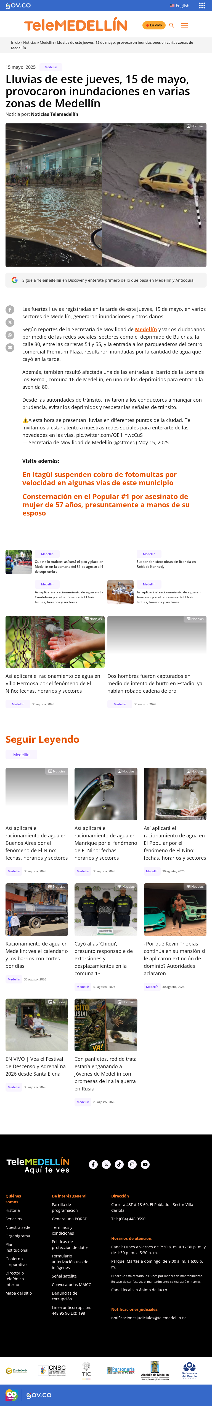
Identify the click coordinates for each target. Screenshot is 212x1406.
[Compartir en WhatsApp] (10, 335)
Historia (13, 1210)
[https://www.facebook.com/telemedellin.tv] (93, 1164)
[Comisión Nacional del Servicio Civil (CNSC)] (18, 1370)
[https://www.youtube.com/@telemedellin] (145, 1164)
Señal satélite (64, 1276)
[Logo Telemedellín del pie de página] (37, 1165)
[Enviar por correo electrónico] (10, 347)
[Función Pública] (190, 1371)
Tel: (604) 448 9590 (128, 1218)
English (182, 5)
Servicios (14, 1218)
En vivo (156, 25)
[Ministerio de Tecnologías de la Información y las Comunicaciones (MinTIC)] (52, 1371)
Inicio (15, 42)
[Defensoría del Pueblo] (155, 1370)
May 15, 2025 (153, 442)
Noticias (29, 42)
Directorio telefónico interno (15, 1278)
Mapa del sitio (19, 1293)
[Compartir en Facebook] (10, 309)
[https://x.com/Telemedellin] (106, 1164)
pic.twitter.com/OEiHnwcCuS (109, 435)
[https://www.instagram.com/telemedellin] (132, 1164)
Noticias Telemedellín (54, 114)
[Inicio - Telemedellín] (75, 24)
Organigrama (18, 1235)
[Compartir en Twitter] (10, 322)
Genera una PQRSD (70, 1218)
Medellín (47, 42)
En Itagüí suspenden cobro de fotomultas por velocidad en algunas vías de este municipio (99, 478)
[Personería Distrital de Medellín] (87, 1370)
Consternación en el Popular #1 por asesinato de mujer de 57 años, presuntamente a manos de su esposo (106, 504)
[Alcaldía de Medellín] (121, 1370)
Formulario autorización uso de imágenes (70, 1261)
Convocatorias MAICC (71, 1284)
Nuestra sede (18, 1227)
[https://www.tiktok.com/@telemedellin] (119, 1164)
